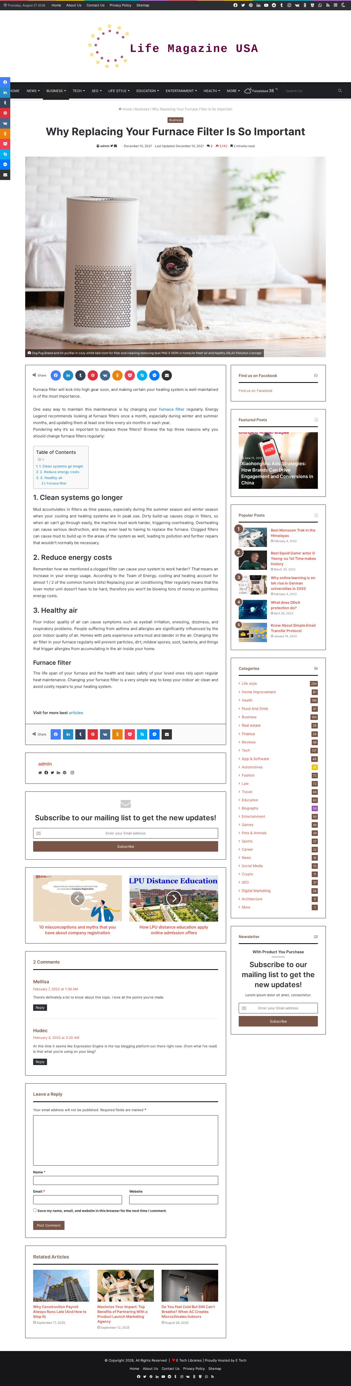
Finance (248, 734)
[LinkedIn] (60, 773)
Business (55, 91)
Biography (250, 808)
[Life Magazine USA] (175, 46)
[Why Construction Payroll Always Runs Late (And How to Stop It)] (61, 1286)
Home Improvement (259, 692)
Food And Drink (255, 708)
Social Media (252, 866)
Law (245, 783)
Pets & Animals (254, 833)
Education (146, 91)
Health (210, 91)
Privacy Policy (120, 5)
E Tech (241, 1360)
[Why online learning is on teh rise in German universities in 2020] (253, 585)
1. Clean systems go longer (61, 466)
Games (247, 825)
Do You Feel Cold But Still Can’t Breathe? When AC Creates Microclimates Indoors (188, 1311)
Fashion (248, 775)
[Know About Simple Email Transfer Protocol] (253, 632)
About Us (73, 5)
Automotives (252, 767)
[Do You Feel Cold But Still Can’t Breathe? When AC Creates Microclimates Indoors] (190, 1286)
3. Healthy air (51, 478)
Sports (247, 841)
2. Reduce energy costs (59, 472)
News (31, 91)
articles (76, 712)
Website (136, 1191)
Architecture (252, 899)
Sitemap (142, 5)
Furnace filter (56, 483)
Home (56, 5)
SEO (95, 91)
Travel (247, 792)
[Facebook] (47, 773)
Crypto (247, 874)
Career (247, 849)
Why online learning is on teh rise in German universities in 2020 (293, 583)
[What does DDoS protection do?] (253, 609)
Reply (40, 1007)
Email (39, 1191)
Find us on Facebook (255, 391)
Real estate (251, 725)
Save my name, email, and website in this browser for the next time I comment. (102, 1211)
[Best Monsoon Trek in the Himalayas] (253, 537)
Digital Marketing (256, 890)
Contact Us (96, 5)
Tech (77, 91)
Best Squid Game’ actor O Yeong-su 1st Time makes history (293, 558)
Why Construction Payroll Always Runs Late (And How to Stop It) (60, 1311)
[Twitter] (54, 773)
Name (39, 1172)
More (232, 91)
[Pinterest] (66, 773)
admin (104, 146)
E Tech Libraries (189, 1360)
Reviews (249, 742)
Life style (117, 91)
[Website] (41, 773)
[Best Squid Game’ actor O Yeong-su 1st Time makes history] (253, 560)
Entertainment (180, 91)
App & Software (255, 759)
